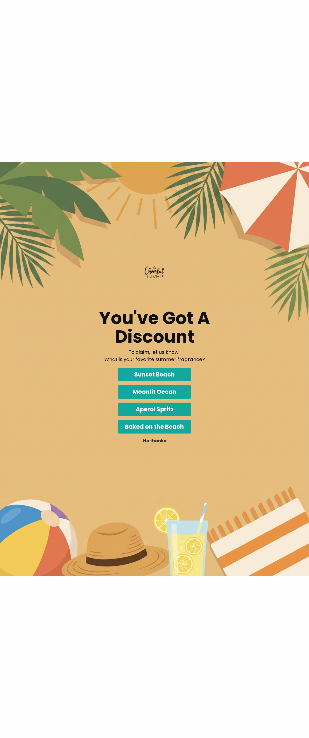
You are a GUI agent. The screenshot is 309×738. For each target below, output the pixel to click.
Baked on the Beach (154, 427)
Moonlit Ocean (154, 392)
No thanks (154, 441)
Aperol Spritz (155, 409)
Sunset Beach (154, 374)
